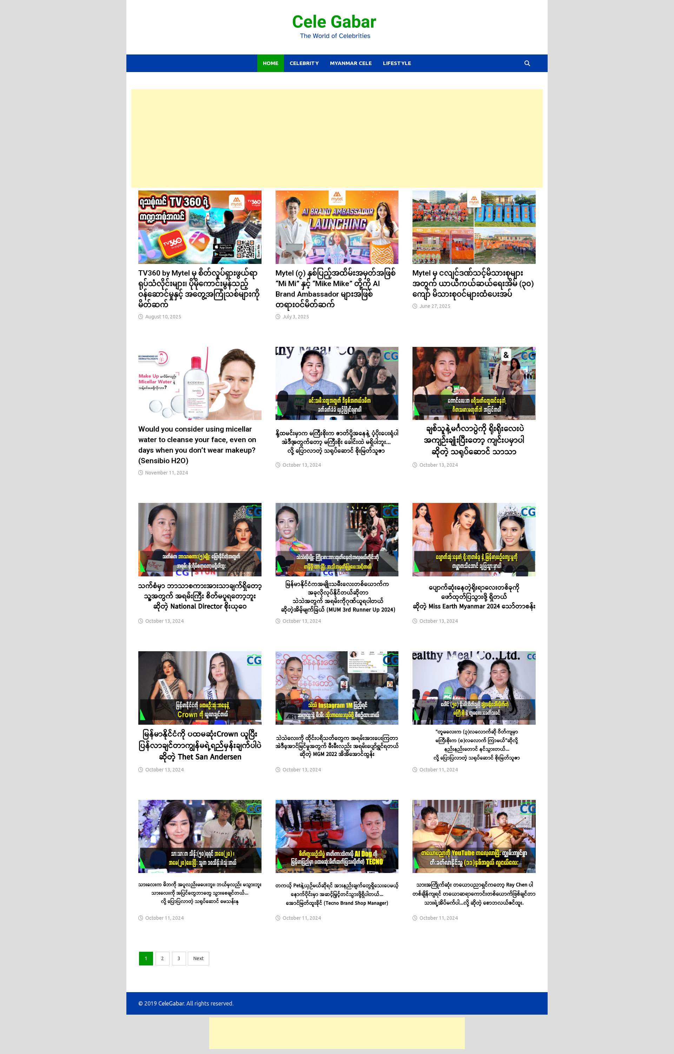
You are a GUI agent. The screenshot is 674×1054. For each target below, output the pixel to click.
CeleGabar (171, 1003)
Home (270, 63)
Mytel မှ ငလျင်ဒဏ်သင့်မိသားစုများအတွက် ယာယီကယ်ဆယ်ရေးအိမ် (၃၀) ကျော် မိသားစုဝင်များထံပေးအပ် (473, 283)
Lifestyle (397, 63)
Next (198, 958)
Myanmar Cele (351, 63)
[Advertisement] (336, 138)
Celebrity (304, 63)
